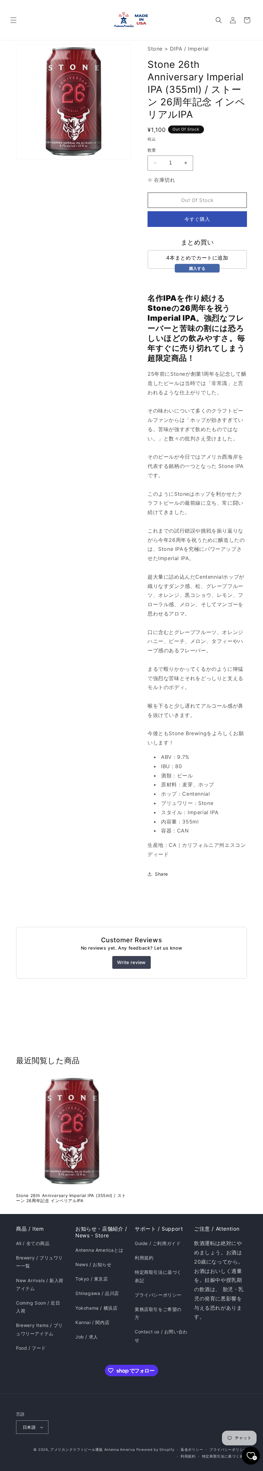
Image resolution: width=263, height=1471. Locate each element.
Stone (155, 48)
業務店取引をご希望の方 (158, 1313)
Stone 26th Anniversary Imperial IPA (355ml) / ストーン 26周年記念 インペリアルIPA (71, 1198)
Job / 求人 (86, 1336)
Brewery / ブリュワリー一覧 (39, 1261)
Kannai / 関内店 (92, 1322)
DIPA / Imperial (189, 48)
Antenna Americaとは (99, 1250)
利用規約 (144, 1257)
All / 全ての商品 (33, 1243)
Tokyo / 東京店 (91, 1279)
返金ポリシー (192, 1449)
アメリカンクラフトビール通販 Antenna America (92, 1449)
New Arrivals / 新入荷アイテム (40, 1284)
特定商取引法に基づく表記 (158, 1276)
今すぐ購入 (197, 219)
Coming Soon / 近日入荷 (38, 1307)
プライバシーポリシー (158, 1295)
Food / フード (31, 1348)
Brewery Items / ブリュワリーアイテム (39, 1329)
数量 (152, 150)
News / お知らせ (93, 1264)
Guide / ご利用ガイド (158, 1243)
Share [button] (161, 874)
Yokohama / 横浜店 (96, 1308)
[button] (13, 20)
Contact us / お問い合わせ (161, 1335)
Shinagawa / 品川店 (97, 1293)
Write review (131, 962)
